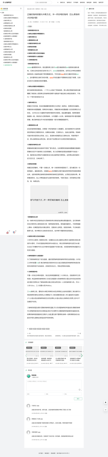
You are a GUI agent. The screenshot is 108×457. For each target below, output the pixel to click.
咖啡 (31, 67)
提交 (78, 398)
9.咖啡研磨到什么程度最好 (10, 36)
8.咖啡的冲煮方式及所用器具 (10, 33)
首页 (33, 9)
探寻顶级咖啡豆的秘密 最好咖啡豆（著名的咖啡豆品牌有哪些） (40, 335)
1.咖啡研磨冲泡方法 (8, 15)
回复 (46, 413)
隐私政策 (53, 453)
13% (105, 409)
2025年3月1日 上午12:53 (38, 426)
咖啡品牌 (89, 2)
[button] (82, 356)
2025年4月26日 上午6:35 (38, 413)
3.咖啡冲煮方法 (7, 20)
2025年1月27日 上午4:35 (38, 439)
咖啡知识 (69, 2)
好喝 (44, 328)
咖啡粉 (55, 71)
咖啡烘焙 (82, 2)
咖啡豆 (50, 171)
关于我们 (41, 453)
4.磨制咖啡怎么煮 (8, 23)
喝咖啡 (62, 74)
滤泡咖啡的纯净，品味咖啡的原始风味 (97, 23)
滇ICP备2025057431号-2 (63, 453)
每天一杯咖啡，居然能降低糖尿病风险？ (98, 12)
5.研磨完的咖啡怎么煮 (9, 25)
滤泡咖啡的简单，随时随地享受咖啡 (96, 20)
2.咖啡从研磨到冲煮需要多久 (10, 18)
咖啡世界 (101, 2)
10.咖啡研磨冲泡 (7, 39)
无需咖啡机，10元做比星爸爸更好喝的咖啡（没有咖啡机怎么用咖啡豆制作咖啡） (68, 335)
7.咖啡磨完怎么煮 (7, 31)
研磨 (28, 67)
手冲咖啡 (75, 2)
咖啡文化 (62, 2)
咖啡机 (95, 2)
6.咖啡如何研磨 (7, 28)
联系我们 (47, 453)
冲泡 (42, 9)
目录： (3, 12)
